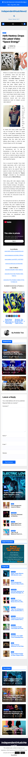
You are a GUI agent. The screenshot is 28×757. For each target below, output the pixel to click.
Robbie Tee (12, 46)
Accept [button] (17, 752)
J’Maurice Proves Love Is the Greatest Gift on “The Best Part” (17, 619)
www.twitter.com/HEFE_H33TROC (14, 259)
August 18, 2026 (9, 732)
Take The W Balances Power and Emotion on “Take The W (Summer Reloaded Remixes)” (17, 611)
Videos (4, 32)
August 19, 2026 (9, 716)
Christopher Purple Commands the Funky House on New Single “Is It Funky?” (17, 629)
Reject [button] (22, 752)
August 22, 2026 (9, 496)
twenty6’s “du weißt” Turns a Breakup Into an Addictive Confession (17, 638)
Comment (6, 406)
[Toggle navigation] (13, 24)
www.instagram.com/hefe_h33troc (14, 255)
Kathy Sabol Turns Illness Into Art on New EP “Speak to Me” (16, 526)
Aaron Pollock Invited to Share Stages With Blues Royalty (17, 655)
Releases (6, 490)
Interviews (13, 512)
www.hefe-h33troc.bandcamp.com (14, 251)
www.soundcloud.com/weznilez (14, 263)
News (12, 503)
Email (4, 444)
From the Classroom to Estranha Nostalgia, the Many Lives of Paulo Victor (16, 517)
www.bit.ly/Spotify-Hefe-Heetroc (14, 269)
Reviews (13, 521)
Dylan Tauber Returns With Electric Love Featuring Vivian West (13, 495)
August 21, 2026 (9, 699)
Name (5, 435)
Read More (14, 755)
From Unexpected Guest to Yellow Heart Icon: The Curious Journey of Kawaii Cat (17, 585)
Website (5, 453)
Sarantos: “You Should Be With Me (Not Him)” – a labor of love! (19, 321)
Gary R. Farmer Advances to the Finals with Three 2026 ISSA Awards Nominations (17, 647)
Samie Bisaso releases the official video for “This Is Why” (9, 321)
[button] (22, 24)
